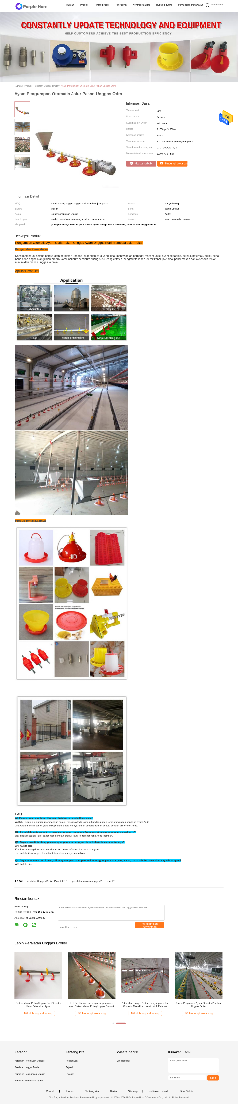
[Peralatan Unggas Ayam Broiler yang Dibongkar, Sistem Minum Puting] (198, 975)
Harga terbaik (143, 163)
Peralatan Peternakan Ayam (28, 1080)
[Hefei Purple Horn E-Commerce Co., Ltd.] (31, 6)
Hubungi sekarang (175, 163)
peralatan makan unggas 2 (87, 881)
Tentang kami (101, 4)
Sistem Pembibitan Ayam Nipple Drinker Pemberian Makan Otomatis (145, 1005)
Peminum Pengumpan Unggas (29, 1074)
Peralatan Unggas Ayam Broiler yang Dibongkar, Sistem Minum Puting (198, 1005)
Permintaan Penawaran (190, 4)
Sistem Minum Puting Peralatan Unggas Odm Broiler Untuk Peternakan (92, 1005)
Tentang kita (92, 1091)
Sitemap (132, 1091)
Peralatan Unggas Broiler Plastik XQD (46, 881)
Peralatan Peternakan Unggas (29, 1060)
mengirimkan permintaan (150, 925)
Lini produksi (123, 1060)
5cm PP (111, 881)
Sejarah (69, 1067)
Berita (113, 1091)
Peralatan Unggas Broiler (27, 1067)
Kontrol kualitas (141, 4)
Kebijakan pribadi (158, 1091)
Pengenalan (72, 1060)
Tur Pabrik (120, 4)
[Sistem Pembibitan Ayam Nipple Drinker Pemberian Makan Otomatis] (145, 975)
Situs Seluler (186, 1091)
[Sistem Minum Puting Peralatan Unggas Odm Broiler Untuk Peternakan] (92, 975)
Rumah (70, 4)
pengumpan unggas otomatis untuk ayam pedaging (38, 1005)
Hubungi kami (164, 4)
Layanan (70, 1074)
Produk (84, 4)
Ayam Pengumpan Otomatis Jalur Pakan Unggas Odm (88, 86)
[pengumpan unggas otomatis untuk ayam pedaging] (38, 975)
